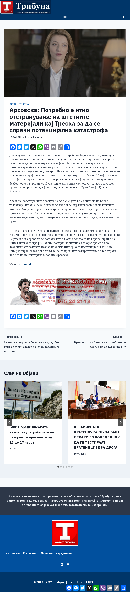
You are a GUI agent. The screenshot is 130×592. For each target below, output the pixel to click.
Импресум (13, 553)
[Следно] (120, 422)
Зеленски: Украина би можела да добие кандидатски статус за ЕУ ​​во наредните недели (32, 344)
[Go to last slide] (9, 422)
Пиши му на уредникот (56, 553)
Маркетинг (30, 553)
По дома (24, 104)
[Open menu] (65, 17)
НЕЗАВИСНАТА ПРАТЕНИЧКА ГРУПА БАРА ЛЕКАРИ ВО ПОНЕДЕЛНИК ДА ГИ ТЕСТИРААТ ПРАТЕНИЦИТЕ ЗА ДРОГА (97, 437)
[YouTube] (68, 564)
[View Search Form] (123, 17)
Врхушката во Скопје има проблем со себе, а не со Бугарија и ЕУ (100, 342)
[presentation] (33, 400)
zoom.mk (25, 264)
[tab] (58, 467)
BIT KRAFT (90, 582)
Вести (13, 104)
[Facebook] (62, 564)
